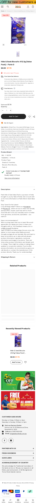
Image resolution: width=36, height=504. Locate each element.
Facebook (7, 208)
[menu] (2, 6)
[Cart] (33, 7)
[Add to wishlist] (29, 116)
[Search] (8, 6)
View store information (12, 178)
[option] (18, 30)
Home (2, 11)
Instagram (27, 206)
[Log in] (28, 7)
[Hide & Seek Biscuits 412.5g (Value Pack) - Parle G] (18, 340)
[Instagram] (11, 440)
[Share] (33, 116)
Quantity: (4, 106)
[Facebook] (4, 440)
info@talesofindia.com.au (18, 433)
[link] (18, 316)
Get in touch (7, 228)
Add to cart (13, 116)
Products (9, 11)
